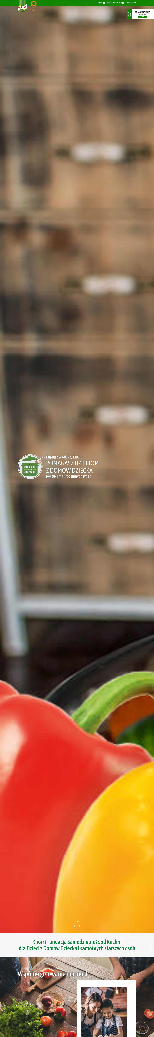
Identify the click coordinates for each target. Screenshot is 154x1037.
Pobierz (142, 16)
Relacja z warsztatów (113, 3)
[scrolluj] (77, 926)
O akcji (100, 3)
